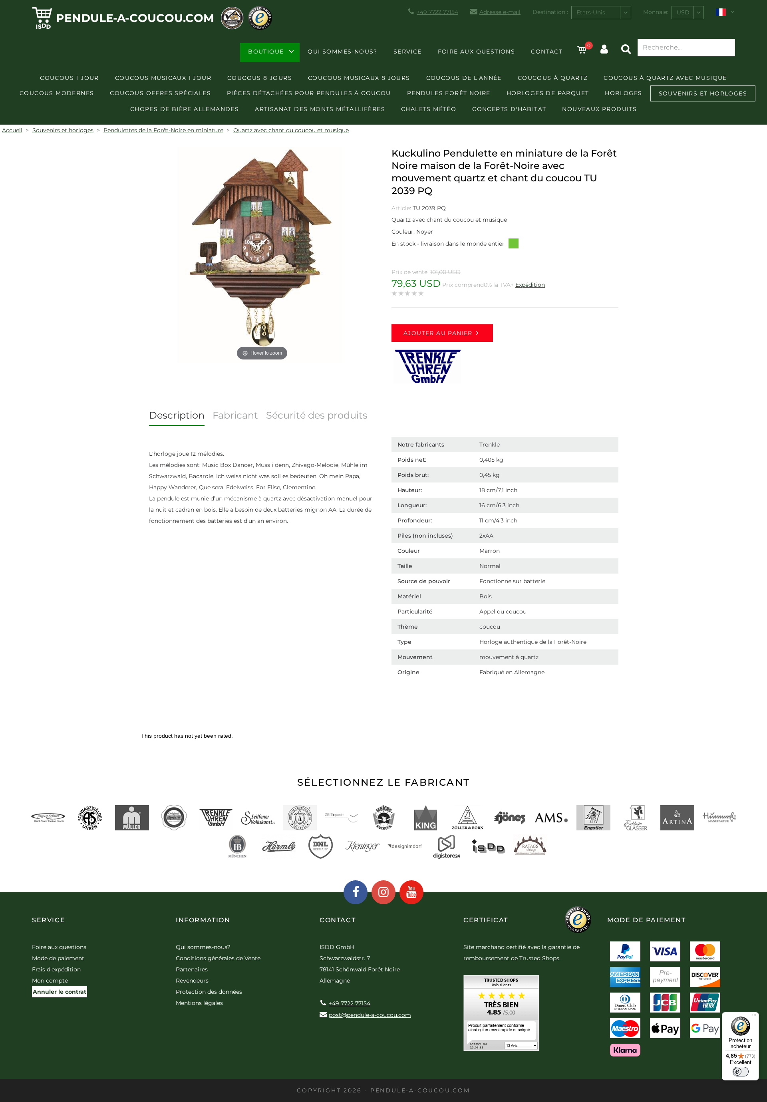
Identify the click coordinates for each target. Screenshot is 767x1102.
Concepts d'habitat (509, 109)
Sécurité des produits (317, 415)
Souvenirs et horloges (703, 93)
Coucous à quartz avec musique (665, 77)
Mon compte (50, 980)
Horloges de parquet (548, 93)
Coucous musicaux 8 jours (359, 77)
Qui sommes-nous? (342, 51)
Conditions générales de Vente (218, 958)
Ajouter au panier (438, 333)
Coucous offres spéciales (160, 93)
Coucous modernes (57, 93)
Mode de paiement (58, 958)
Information (203, 920)
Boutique (266, 51)
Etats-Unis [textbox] (590, 12)
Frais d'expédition (56, 969)
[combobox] (601, 12)
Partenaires (192, 969)
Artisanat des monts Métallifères (320, 109)
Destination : (550, 12)
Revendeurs (192, 980)
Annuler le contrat (59, 991)
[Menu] (754, 1017)
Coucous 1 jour (69, 77)
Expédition (530, 284)
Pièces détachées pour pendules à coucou (309, 93)
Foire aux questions (476, 51)
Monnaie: (655, 12)
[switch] (741, 1071)
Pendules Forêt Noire (449, 93)
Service (407, 51)
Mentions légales (199, 1003)
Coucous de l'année (464, 77)
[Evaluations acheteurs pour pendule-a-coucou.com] (501, 1016)
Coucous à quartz (553, 77)
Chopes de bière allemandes (184, 109)
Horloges (623, 93)
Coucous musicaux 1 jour (163, 77)
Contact (546, 51)
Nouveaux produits (599, 109)
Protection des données (209, 991)
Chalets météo (428, 109)
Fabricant (235, 415)
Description (177, 415)
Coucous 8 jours (259, 77)
